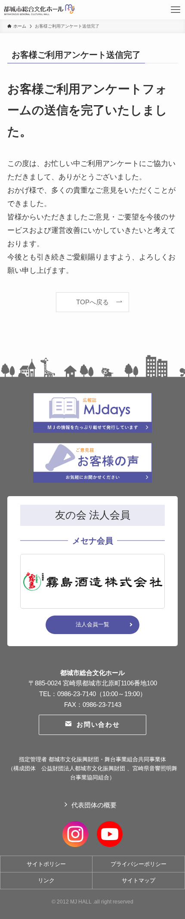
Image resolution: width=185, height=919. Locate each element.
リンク (46, 880)
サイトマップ (138, 880)
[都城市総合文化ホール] (39, 9)
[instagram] (75, 832)
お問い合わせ (98, 724)
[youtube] (109, 832)
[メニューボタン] (175, 9)
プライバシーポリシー (138, 864)
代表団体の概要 (94, 805)
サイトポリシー (46, 864)
